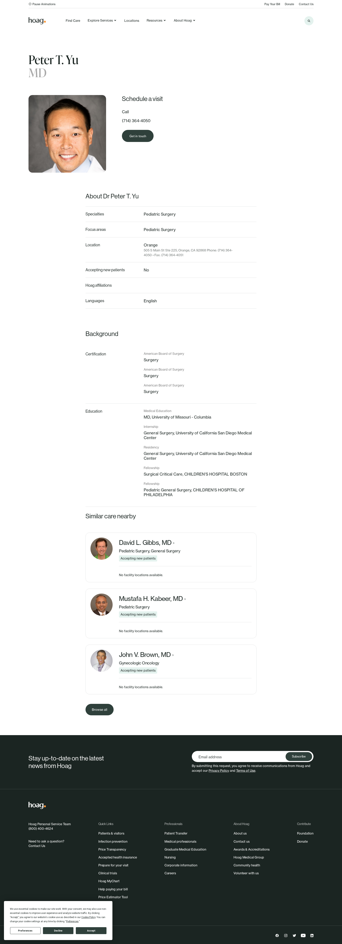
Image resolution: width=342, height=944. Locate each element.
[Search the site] (309, 20)
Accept (91, 930)
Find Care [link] (73, 21)
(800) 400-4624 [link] (40, 829)
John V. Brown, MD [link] (145, 655)
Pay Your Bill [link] (272, 4)
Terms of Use (245, 771)
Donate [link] (289, 4)
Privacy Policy (219, 771)
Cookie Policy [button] (88, 917)
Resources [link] (154, 20)
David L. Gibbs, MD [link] (145, 542)
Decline (58, 930)
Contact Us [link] (306, 4)
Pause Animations (43, 4)
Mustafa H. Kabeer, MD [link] (151, 598)
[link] (37, 20)
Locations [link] (131, 21)
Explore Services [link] (100, 20)
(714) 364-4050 (136, 120)
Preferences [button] (72, 921)
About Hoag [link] (183, 20)
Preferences (25, 930)
